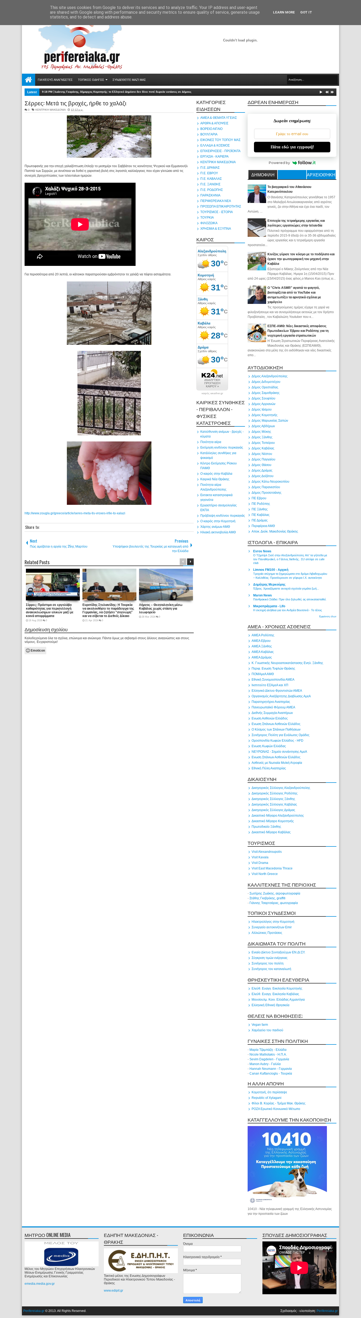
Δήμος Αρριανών (263, 404)
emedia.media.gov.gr (40, 1284)
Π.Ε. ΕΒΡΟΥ (209, 173)
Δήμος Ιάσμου (262, 409)
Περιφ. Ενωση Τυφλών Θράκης (273, 668)
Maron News (262, 595)
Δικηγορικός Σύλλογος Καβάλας (274, 804)
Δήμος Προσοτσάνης (266, 493)
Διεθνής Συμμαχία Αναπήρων (272, 713)
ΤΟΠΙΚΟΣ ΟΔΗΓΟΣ (91, 79)
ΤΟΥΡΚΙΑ (207, 217)
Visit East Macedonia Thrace (272, 868)
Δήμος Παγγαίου (263, 459)
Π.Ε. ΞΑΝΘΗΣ (210, 184)
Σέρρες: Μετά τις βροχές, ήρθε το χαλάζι (75, 102)
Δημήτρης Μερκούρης (269, 584)
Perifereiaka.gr (33, 1311)
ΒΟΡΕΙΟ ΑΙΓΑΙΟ (211, 129)
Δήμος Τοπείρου (263, 443)
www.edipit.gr (113, 1290)
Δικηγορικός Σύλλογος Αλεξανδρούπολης (281, 788)
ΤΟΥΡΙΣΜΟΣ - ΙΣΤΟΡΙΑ (216, 212)
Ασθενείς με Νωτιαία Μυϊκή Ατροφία (277, 763)
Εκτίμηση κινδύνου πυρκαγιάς (221, 447)
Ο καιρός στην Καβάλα (216, 474)
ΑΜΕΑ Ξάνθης (262, 646)
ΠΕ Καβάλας (261, 515)
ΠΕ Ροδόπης (261, 504)
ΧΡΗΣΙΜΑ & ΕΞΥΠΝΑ (215, 228)
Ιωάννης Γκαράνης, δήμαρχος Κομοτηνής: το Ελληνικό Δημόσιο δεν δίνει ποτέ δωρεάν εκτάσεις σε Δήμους (123, 91)
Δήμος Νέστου (262, 454)
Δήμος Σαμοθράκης (266, 393)
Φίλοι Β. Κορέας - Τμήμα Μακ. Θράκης (279, 1103)
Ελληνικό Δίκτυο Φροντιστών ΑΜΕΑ (277, 691)
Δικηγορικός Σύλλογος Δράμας (273, 810)
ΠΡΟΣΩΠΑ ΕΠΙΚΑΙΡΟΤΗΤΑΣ (220, 206)
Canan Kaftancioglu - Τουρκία (270, 1073)
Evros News (262, 551)
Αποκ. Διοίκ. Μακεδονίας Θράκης (275, 531)
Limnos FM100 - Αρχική (270, 570)
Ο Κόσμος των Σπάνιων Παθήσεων (276, 729)
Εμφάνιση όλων (327, 616)
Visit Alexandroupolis (267, 852)
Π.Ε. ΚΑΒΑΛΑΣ (211, 179)
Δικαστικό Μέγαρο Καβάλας (271, 832)
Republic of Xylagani (266, 1098)
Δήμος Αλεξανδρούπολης (270, 376)
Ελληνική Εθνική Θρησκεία (270, 1005)
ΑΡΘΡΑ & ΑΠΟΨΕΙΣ (214, 123)
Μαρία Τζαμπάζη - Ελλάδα (267, 1050)
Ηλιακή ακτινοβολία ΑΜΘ (218, 532)
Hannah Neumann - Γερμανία (270, 1069)
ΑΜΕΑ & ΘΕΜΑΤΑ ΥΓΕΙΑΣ (218, 118)
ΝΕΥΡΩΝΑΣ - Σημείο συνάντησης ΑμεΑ (279, 752)
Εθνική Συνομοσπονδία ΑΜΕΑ (273, 679)
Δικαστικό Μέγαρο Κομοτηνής (273, 821)
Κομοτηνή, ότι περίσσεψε (269, 1092)
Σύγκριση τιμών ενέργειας (270, 958)
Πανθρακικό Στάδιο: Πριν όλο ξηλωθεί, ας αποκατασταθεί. (289, 599)
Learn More (284, 12)
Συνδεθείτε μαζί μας (129, 79)
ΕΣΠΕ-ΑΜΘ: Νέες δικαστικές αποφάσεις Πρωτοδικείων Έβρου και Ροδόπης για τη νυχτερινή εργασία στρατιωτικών (297, 330)
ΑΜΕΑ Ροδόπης (263, 635)
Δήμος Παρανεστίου (266, 487)
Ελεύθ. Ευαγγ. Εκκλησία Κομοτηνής (277, 988)
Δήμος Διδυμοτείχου (266, 382)
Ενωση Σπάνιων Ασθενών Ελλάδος (276, 724)
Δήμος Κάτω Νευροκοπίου (270, 481)
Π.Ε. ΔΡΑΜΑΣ (210, 168)
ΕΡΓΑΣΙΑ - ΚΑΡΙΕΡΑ (214, 156)
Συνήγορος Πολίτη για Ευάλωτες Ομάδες (280, 735)
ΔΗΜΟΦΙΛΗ (263, 174)
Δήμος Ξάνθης (262, 437)
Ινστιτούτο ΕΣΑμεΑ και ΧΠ (270, 685)
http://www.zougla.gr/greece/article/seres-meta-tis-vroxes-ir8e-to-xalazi (75, 513)
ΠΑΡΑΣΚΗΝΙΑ (210, 195)
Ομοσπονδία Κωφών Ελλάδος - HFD (277, 740)
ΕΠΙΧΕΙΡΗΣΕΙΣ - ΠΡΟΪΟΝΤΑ (220, 151)
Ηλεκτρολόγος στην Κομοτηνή (273, 922)
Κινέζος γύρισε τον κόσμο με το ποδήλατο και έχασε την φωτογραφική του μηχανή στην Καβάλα (301, 259)
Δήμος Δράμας (262, 470)
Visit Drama (260, 863)
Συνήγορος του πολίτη (268, 963)
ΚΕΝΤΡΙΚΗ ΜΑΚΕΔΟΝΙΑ (50, 109)
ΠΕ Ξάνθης (260, 509)
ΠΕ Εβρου (259, 498)
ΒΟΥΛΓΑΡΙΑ (208, 134)
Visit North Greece (265, 874)
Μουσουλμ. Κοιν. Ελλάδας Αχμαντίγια (278, 999)
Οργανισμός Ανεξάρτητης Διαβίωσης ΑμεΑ (281, 696)
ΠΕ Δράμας (260, 520)
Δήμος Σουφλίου (263, 398)
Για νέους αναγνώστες (55, 79)
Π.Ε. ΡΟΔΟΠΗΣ (211, 190)
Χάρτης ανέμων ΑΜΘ (215, 527)
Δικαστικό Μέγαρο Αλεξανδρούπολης (278, 815)
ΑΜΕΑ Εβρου (261, 641)
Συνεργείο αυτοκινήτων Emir (272, 927)
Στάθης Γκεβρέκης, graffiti (267, 898)
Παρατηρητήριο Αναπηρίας (271, 702)
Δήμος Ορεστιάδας (265, 387)
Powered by (279, 163)
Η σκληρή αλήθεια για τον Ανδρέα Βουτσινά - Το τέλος (287, 610)
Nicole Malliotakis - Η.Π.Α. (268, 1054)
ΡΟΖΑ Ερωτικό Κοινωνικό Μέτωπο (276, 1109)
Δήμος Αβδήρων (263, 426)
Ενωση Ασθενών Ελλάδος (270, 718)
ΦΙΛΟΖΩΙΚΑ (208, 223)
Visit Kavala (260, 857)
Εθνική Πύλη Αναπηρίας (269, 768)
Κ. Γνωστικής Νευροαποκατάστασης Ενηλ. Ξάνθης (287, 663)
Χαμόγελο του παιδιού (267, 1030)
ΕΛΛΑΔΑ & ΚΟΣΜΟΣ (215, 145)
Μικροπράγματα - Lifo (269, 606)
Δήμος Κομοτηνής (264, 415)
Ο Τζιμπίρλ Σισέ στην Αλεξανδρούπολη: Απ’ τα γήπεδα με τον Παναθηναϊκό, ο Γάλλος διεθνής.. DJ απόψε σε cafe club (290, 559)
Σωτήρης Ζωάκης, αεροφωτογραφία (274, 893)
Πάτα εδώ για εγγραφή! (292, 146)
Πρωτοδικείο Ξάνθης (266, 827)
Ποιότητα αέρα (210, 442)
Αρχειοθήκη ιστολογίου (321, 175)
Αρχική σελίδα (28, 80)
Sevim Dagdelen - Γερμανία (269, 1059)
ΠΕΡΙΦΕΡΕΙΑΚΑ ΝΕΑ (215, 201)
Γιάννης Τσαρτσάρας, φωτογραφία (273, 903)
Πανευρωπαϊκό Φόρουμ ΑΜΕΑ (273, 707)
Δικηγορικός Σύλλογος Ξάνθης (273, 799)
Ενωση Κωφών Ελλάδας (269, 746)
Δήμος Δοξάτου (263, 476)
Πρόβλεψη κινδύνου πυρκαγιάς (222, 515)
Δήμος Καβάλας (263, 448)
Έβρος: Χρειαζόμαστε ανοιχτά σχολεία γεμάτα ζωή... (286, 588)
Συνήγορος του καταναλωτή (271, 969)
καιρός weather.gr (212, 393)
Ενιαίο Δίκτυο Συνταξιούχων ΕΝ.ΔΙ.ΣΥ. (278, 952)
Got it (306, 12)
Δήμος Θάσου (261, 465)
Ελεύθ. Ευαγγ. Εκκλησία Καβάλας (275, 994)
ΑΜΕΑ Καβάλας (263, 652)
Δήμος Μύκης (261, 432)
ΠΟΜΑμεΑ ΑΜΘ (263, 674)
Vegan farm (260, 1025)
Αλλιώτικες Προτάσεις (267, 933)
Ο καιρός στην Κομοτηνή (217, 521)
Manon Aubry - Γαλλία (265, 1064)
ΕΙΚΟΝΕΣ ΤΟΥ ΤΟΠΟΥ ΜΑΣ (220, 140)
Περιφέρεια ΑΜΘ (263, 526)
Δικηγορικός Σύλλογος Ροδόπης (275, 793)
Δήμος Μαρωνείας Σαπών (270, 420)
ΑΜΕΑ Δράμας (262, 657)
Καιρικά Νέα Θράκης (214, 479)
